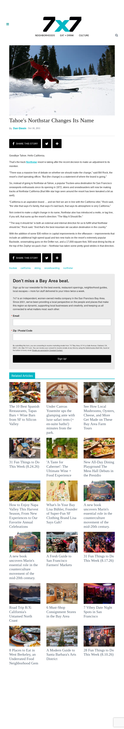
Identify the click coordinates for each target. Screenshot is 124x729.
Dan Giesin (19, 128)
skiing (37, 268)
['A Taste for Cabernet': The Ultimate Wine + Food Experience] (62, 448)
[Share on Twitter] (46, 143)
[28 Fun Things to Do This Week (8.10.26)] (99, 636)
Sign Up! (62, 358)
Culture (84, 35)
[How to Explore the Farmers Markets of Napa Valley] (99, 678)
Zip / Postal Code (22, 330)
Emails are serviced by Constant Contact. (47, 350)
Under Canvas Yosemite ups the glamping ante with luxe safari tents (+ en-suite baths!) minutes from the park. (60, 419)
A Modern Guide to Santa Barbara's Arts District (61, 654)
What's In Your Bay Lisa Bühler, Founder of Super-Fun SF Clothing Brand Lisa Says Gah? (61, 513)
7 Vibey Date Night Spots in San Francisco (98, 612)
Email (16, 316)
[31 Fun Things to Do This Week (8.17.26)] (99, 542)
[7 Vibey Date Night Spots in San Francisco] (99, 593)
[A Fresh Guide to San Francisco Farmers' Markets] (62, 542)
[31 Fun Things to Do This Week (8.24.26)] (24, 448)
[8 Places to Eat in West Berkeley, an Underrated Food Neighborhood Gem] (24, 636)
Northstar (31, 162)
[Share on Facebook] (25, 143)
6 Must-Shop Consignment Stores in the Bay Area (61, 612)
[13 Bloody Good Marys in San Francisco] (24, 678)
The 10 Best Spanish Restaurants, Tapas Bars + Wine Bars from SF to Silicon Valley (24, 415)
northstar (68, 268)
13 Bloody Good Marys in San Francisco (21, 697)
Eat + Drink (67, 35)
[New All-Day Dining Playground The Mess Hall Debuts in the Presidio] (99, 448)
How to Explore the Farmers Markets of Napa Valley (98, 697)
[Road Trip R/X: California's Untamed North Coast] (24, 593)
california (26, 268)
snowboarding (52, 268)
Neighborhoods (45, 35)
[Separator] (57, 143)
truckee (13, 268)
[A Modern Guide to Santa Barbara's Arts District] (62, 636)
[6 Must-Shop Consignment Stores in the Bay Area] (62, 593)
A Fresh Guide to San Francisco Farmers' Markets (59, 560)
